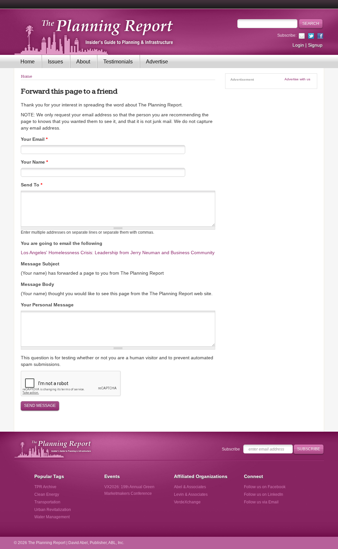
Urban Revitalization (52, 509)
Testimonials (118, 61)
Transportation (47, 502)
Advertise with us (297, 79)
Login (298, 45)
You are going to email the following (61, 243)
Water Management (52, 517)
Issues (55, 61)
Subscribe (231, 449)
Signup (315, 45)
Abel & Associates (190, 487)
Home (27, 61)
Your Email (34, 139)
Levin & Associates (191, 494)
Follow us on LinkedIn (263, 494)
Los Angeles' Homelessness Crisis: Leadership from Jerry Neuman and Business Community (118, 252)
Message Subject (40, 263)
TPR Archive (45, 487)
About (83, 61)
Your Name (34, 162)
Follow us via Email (261, 502)
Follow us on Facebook (265, 487)
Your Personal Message (47, 304)
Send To (31, 184)
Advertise (157, 61)
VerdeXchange (187, 502)
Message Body (37, 284)
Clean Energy (46, 494)
